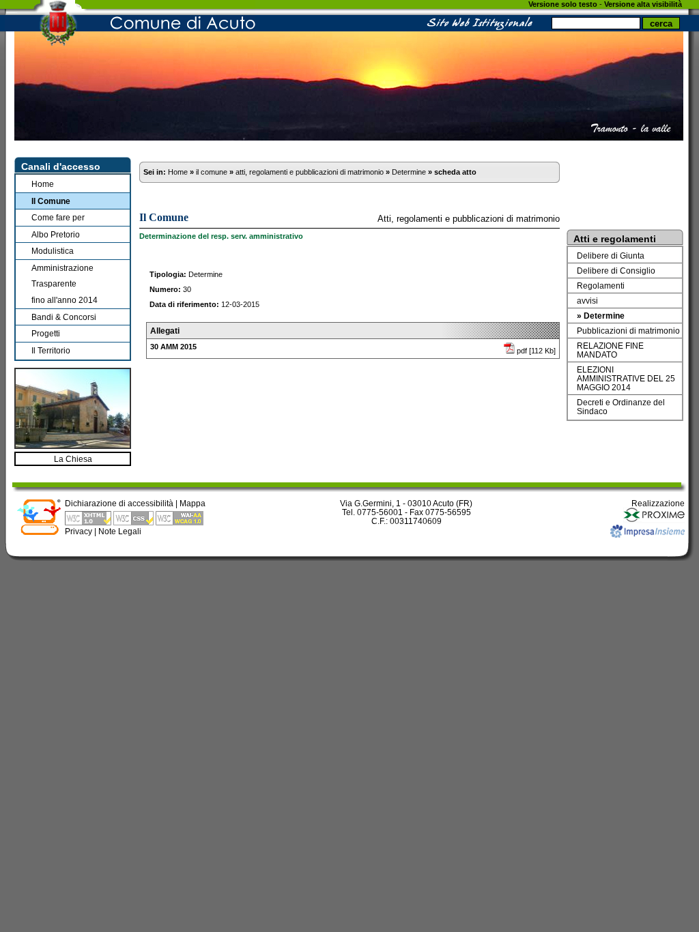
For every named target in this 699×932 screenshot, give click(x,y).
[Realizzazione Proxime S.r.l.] (654, 520)
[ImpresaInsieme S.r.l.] (647, 534)
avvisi (587, 300)
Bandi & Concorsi (63, 316)
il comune (211, 172)
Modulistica (52, 250)
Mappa (192, 503)
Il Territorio (50, 350)
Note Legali (119, 531)
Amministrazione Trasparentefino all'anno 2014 (64, 283)
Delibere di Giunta (610, 255)
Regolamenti (601, 285)
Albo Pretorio (55, 234)
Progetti (45, 333)
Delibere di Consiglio (616, 270)
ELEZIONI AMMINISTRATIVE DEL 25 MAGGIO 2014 (626, 378)
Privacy (78, 531)
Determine (409, 172)
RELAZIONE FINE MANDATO (610, 350)
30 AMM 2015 (173, 347)
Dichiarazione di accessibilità (119, 503)
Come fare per (58, 217)
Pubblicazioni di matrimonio (628, 330)
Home (42, 183)
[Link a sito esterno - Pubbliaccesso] (38, 532)
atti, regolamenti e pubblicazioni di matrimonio (310, 172)
